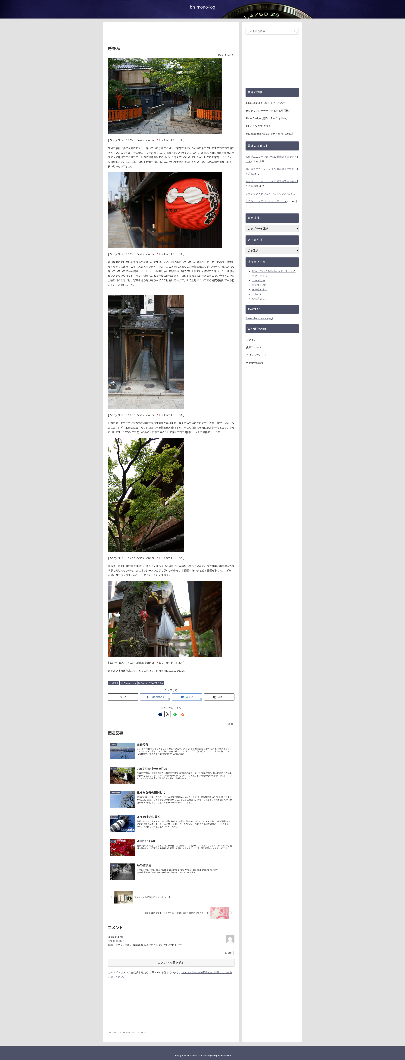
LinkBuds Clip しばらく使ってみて (265, 103)
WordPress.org (254, 363)
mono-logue (258, 280)
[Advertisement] (171, 35)
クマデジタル (259, 276)
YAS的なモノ (259, 298)
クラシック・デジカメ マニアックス (266, 193)
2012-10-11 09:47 (116, 941)
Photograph (130, 683)
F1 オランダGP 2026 (258, 126)
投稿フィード (253, 347)
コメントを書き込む (171, 962)
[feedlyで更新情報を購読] (175, 714)
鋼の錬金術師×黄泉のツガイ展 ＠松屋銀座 (270, 133)
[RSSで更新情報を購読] (182, 714)
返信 (230, 953)
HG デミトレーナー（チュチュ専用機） (268, 110)
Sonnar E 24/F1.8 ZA (152, 683)
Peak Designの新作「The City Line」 (267, 118)
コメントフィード (256, 355)
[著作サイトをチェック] (160, 714)
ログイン (251, 339)
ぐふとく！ (258, 294)
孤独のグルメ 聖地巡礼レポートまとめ (274, 271)
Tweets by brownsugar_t (259, 318)
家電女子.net (259, 285)
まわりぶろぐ (259, 289)
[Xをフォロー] (167, 714)
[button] (219, 696)
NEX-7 (115, 683)
